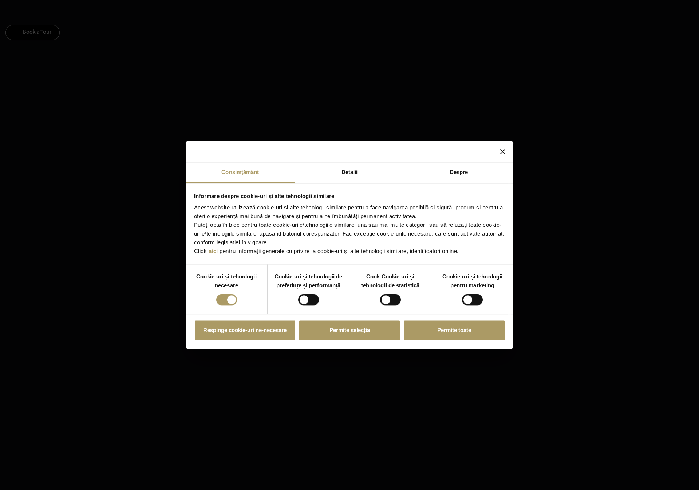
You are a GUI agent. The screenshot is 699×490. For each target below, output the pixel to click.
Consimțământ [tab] (240, 172)
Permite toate (454, 330)
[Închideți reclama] (502, 151)
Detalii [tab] (349, 172)
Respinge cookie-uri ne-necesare (245, 330)
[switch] (308, 300)
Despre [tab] (459, 172)
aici (213, 251)
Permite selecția (349, 330)
